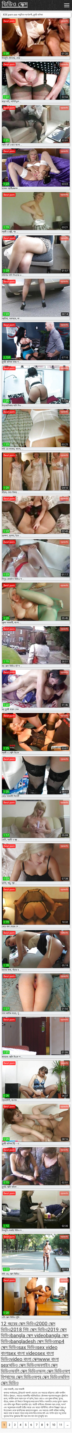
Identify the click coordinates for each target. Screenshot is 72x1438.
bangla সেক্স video (28, 1335)
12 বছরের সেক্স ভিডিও (18, 1323)
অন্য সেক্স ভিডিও (51, 1371)
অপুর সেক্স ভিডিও (47, 1377)
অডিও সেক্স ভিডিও (22, 1365)
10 (53, 1425)
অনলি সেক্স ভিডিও (24, 1371)
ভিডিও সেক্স (15, 4)
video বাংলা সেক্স (25, 1359)
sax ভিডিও (28, 1347)
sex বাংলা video (23, 1353)
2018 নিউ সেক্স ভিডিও (29, 1329)
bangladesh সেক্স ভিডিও (33, 1341)
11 (60, 1425)
